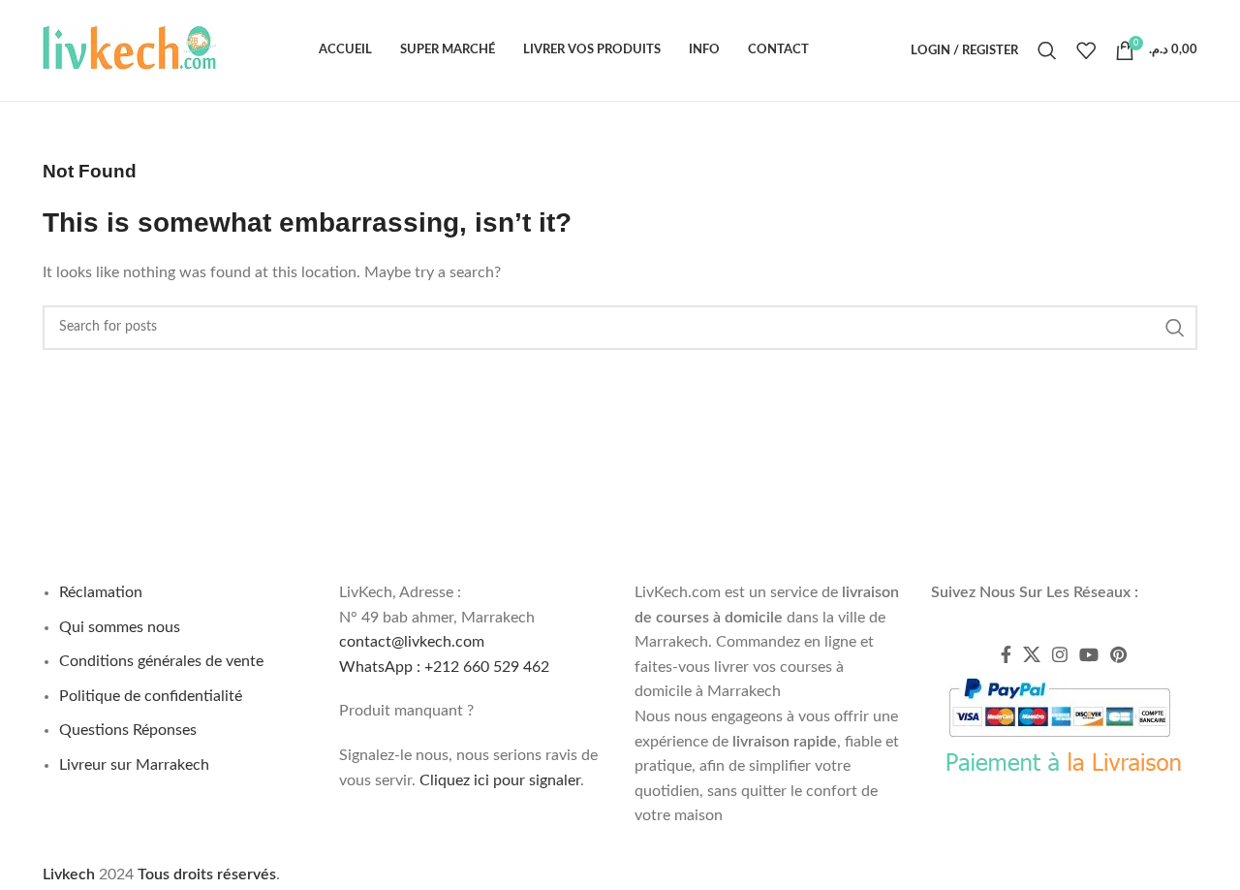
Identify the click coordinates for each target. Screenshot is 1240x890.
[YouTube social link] (1088, 654)
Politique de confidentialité (150, 696)
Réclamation (100, 592)
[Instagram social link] (1059, 654)
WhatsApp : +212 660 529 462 (444, 667)
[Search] (1047, 50)
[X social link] (1031, 654)
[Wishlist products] (1086, 50)
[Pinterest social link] (1118, 654)
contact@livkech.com (411, 642)
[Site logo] (130, 49)
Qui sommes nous (119, 627)
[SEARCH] (1175, 327)
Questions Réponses (128, 730)
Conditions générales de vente (161, 661)
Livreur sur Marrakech (134, 765)
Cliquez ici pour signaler (499, 780)
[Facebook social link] (1006, 654)
